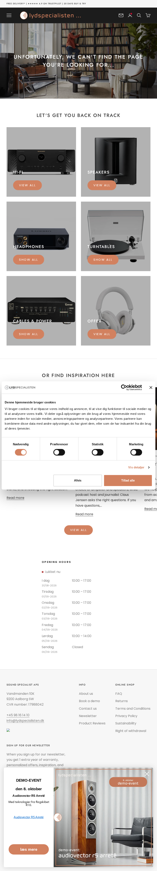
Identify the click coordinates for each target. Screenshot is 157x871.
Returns (121, 701)
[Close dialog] (147, 774)
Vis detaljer (136, 467)
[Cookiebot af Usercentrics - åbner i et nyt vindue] (124, 387)
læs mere (28, 849)
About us (86, 693)
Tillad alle (128, 480)
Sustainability (125, 723)
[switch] (59, 452)
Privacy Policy (126, 716)
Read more (15, 497)
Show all (28, 259)
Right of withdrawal (130, 730)
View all (27, 185)
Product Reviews (92, 723)
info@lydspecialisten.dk (25, 720)
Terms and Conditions (132, 708)
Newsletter (88, 716)
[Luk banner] (150, 387)
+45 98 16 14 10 (18, 715)
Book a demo (89, 701)
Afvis (77, 480)
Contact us (88, 708)
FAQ (118, 693)
